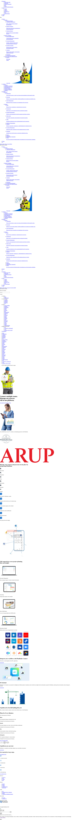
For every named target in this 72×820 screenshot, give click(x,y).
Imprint (3, 793)
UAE (5, 329)
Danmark (5, 306)
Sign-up (6, 144)
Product (3, 19)
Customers (4, 84)
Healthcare (8, 135)
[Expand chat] (1, 810)
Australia (5, 299)
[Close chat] (3, 810)
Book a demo (2, 144)
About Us (5, 10)
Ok (0, 819)
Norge (5, 314)
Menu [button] (11, 144)
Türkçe (5, 324)
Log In (9, 144)
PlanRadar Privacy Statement (7, 792)
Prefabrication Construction (10, 136)
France (5, 309)
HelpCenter (6, 3)
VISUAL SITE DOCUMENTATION (10, 56)
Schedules (13, 51)
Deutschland (6, 307)
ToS (2, 791)
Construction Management (11, 23)
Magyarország (6, 312)
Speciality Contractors (8, 88)
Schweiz (5, 318)
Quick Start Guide (7, 2)
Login (3, 15)
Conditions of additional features (7, 794)
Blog (5, 5)
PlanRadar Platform (12, 32)
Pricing (3, 141)
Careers (5, 9)
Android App (4, 798)
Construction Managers (8, 89)
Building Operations (13, 28)
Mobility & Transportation (10, 123)
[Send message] (10, 812)
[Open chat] (1, 813)
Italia (5, 311)
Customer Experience (7, 4)
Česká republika (7, 305)
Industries (3, 91)
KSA (5, 327)
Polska (5, 316)
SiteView (8, 70)
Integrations (8, 54)
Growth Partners (7, 13)
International (4, 331)
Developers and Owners (8, 86)
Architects (6, 90)
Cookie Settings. (2, 817)
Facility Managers (7, 87)
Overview (6, 212)
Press (5, 12)
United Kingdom (7, 325)
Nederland (6, 313)
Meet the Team (6, 11)
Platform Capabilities (7, 35)
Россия (3, 350)
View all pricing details (4, 740)
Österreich (4, 349)
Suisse (5, 322)
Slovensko (6, 320)
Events (5, 276)
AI (2, 142)
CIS (5, 303)
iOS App (3, 797)
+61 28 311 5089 (13, 287)
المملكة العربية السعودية (8, 328)
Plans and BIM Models (12, 38)
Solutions (5, 20)
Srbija (5, 319)
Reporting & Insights (11, 47)
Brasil (3, 333)
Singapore (6, 302)
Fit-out (7, 134)
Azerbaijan (6, 300)
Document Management (12, 42)
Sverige (5, 323)
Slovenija (5, 321)
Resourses (3, 1)
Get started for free (3, 402)
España (5, 308)
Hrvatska (5, 310)
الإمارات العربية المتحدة (8, 330)
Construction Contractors (8, 213)
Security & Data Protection (10, 55)
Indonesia (5, 301)
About (3, 7)
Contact (5, 8)
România (5, 317)
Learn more (2, 662)
